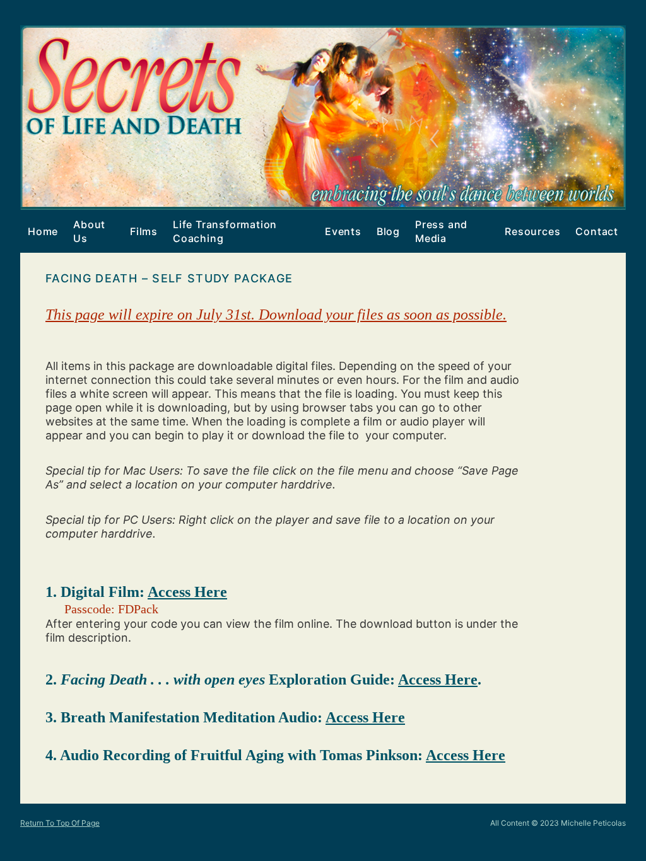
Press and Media (441, 231)
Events (339, 231)
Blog (388, 231)
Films (140, 231)
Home (43, 231)
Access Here (187, 592)
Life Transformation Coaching (221, 231)
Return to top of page (60, 823)
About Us (89, 231)
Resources (532, 231)
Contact (596, 231)
